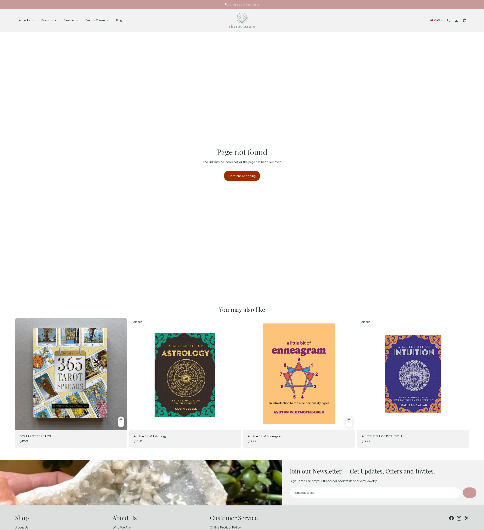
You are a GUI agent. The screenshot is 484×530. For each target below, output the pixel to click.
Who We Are (121, 527)
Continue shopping (242, 176)
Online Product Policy (225, 527)
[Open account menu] (456, 20)
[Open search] (448, 20)
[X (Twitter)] (466, 518)
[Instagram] (459, 518)
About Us (21, 527)
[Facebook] (451, 518)
